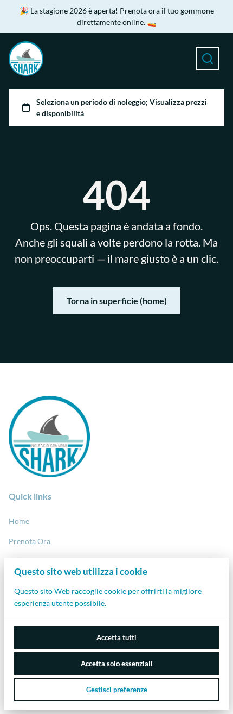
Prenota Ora (29, 541)
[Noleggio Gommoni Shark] (26, 58)
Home (19, 521)
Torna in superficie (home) (117, 300)
